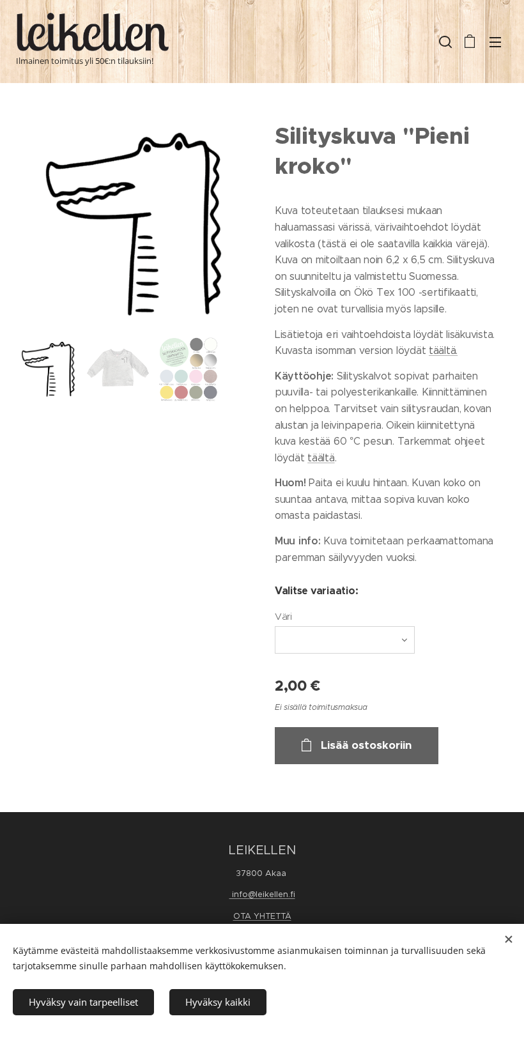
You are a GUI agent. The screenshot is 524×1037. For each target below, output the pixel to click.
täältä (320, 458)
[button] (444, 42)
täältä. (443, 350)
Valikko (495, 41)
